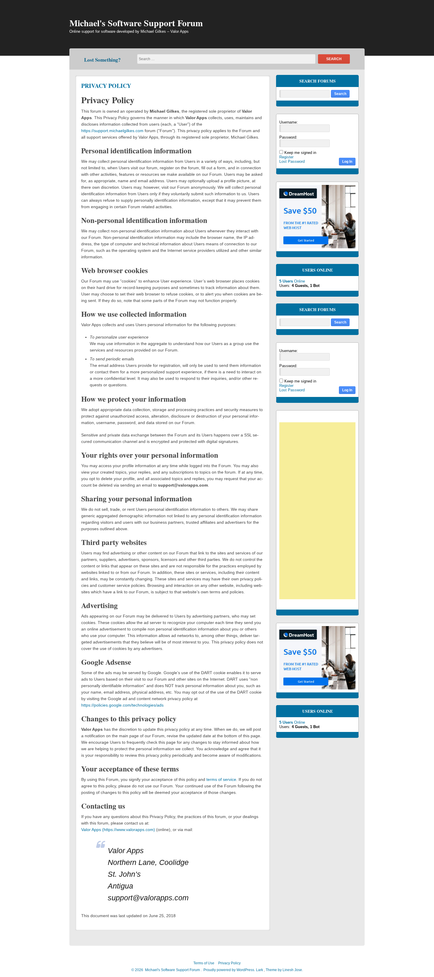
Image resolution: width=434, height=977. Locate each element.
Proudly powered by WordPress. (229, 970)
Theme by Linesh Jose (284, 970)
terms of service (221, 779)
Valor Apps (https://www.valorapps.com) (118, 829)
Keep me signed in (300, 152)
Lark (260, 970)
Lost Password (292, 161)
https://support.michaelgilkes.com (113, 130)
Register (286, 157)
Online (292, 281)
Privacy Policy (106, 85)
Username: (288, 122)
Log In (347, 162)
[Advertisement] (320, 511)
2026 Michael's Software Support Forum (167, 970)
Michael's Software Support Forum (136, 22)
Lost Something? (102, 59)
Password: (288, 137)
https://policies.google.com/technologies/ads (122, 705)
